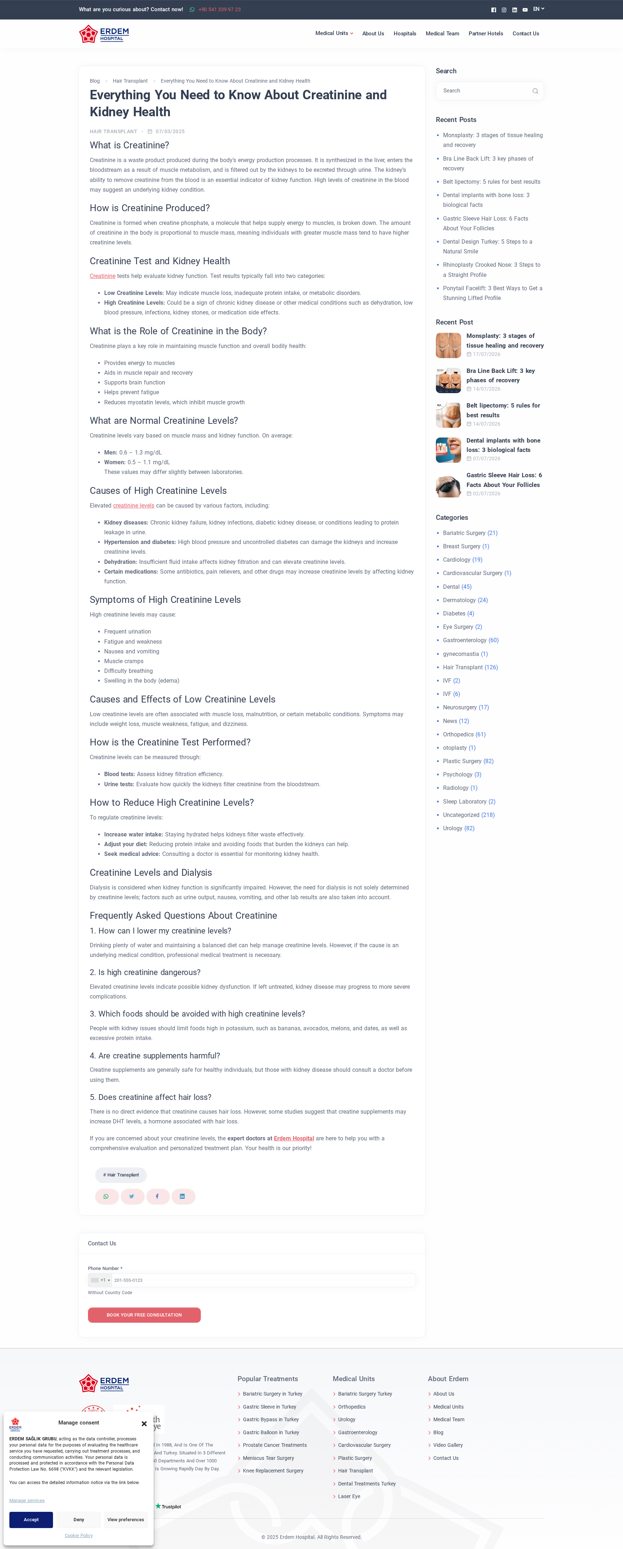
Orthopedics (458, 734)
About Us (443, 1394)
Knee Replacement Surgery (273, 1471)
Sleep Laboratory (465, 801)
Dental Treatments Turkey (367, 1484)
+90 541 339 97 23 (220, 9)
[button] (144, 1423)
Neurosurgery (460, 707)
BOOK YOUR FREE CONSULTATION (144, 1315)
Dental (451, 586)
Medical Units (448, 1407)
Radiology (456, 787)
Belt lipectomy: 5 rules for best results (491, 181)
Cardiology (456, 559)
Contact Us (446, 1458)
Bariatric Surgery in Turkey (272, 1394)
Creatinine (102, 276)
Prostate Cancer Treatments (275, 1445)
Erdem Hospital (294, 1138)
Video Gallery (448, 1445)
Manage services (27, 1500)
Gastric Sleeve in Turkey (269, 1407)
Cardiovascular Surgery (473, 573)
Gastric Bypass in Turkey (271, 1419)
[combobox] (100, 1280)
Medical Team (448, 1419)
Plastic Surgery (462, 761)
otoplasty (455, 747)
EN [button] (536, 9)
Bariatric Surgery (464, 533)
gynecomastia (461, 654)
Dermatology (459, 600)
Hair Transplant (113, 131)
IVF (447, 680)
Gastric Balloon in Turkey (271, 1432)
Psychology (458, 774)
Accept (31, 1519)
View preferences (125, 1519)
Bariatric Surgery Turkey (365, 1394)
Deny (79, 1519)
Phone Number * (105, 1268)
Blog (438, 1432)
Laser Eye (349, 1496)
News (450, 721)
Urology (453, 828)
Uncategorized (461, 815)
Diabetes (454, 613)
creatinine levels (133, 505)
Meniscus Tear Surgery (268, 1458)
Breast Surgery (462, 546)
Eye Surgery (458, 626)
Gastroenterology (465, 640)
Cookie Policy (79, 1535)
